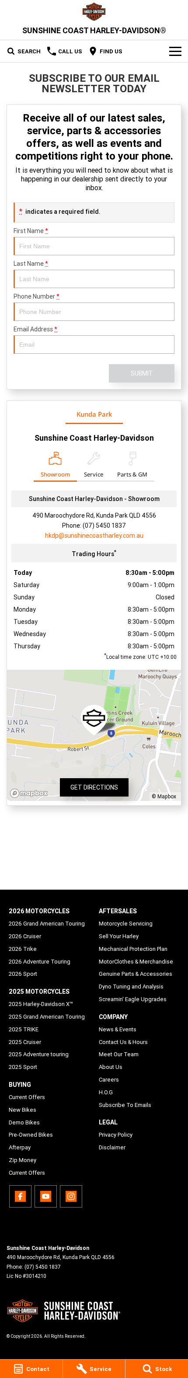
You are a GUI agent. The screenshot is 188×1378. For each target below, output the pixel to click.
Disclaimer (112, 1147)
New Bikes (22, 1110)
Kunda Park (94, 414)
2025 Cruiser (25, 1042)
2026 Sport (23, 974)
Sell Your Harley (119, 936)
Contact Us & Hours (123, 1042)
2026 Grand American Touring (47, 923)
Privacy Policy (115, 1134)
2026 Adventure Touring (39, 961)
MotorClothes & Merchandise (136, 961)
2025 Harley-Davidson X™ (41, 1004)
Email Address (35, 329)
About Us (110, 1067)
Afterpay (20, 1147)
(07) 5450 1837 (104, 525)
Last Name (31, 264)
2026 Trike (23, 949)
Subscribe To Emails (125, 1105)
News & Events (117, 1029)
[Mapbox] (30, 793)
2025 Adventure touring (39, 1054)
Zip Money (22, 1160)
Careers (109, 1079)
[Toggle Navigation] (175, 51)
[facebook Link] (20, 1196)
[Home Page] (94, 11)
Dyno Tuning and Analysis (131, 986)
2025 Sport (23, 1067)
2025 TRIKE (23, 1029)
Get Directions (94, 787)
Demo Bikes (24, 1122)
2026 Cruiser (25, 936)
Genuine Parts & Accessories (135, 974)
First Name (31, 231)
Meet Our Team (119, 1054)
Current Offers (27, 1097)
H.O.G (106, 1092)
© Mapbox (164, 796)
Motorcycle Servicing (126, 923)
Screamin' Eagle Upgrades (133, 999)
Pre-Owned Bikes (31, 1134)
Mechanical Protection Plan (133, 949)
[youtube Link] (45, 1196)
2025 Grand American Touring (47, 1016)
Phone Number (36, 296)
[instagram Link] (71, 1196)
